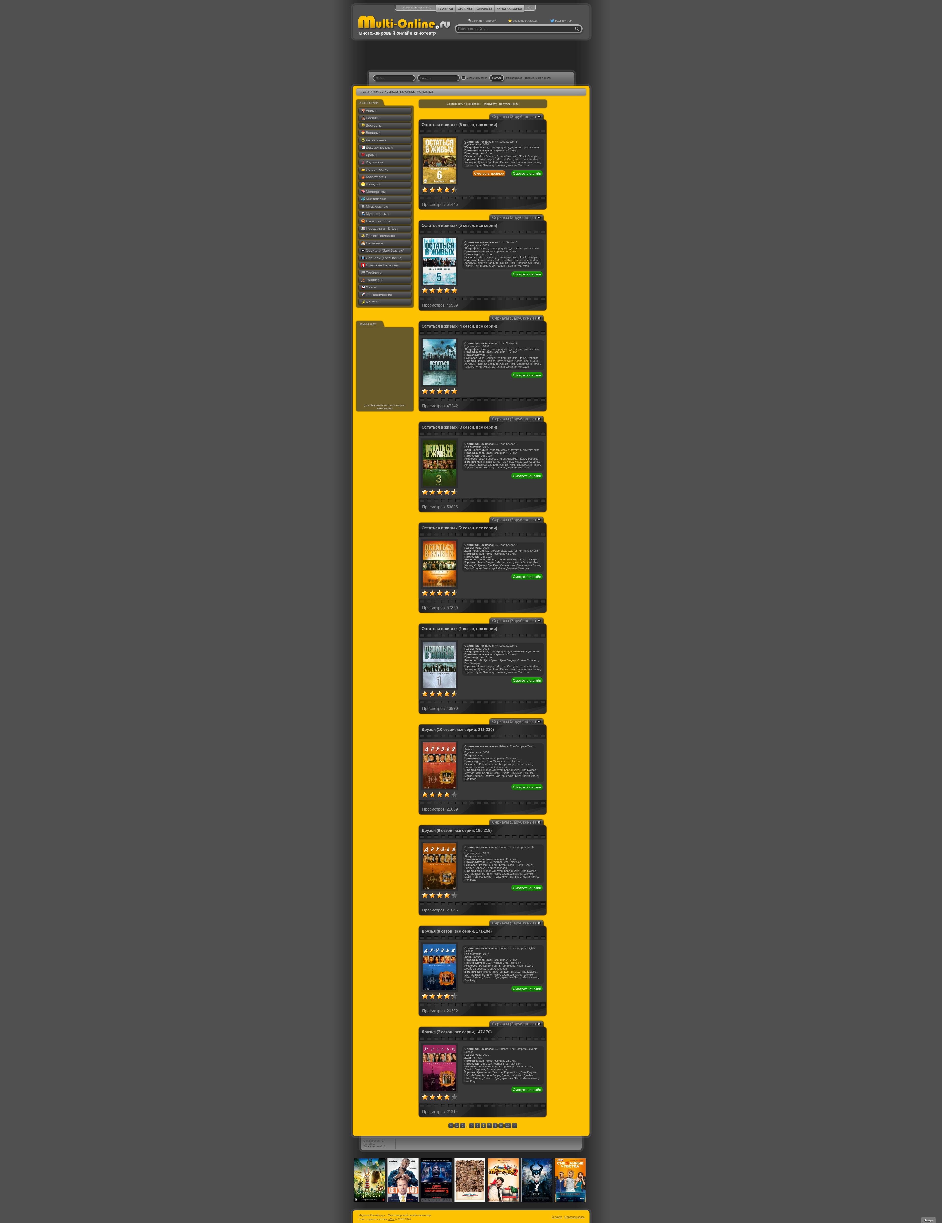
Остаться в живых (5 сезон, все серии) (459, 225)
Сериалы (484, 9)
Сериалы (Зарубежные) (401, 91)
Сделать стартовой (484, 20)
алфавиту (490, 103)
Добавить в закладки (525, 20)
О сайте (557, 1216)
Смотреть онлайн (527, 173)
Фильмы (465, 9)
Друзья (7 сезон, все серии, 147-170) (457, 1032)
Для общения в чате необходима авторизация (384, 407)
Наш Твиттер (563, 20)
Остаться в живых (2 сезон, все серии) (459, 528)
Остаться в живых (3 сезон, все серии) (459, 427)
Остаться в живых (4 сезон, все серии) (459, 326)
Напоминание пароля (537, 77)
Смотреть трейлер (489, 173)
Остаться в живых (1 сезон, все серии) (459, 629)
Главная (445, 9)
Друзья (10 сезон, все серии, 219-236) (458, 730)
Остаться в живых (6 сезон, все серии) (459, 125)
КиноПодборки (509, 9)
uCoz (391, 1219)
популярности (509, 103)
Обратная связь (574, 1216)
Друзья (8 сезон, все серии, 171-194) (457, 931)
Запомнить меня (477, 77)
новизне (474, 103)
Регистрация (514, 77)
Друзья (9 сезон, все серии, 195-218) (457, 830)
